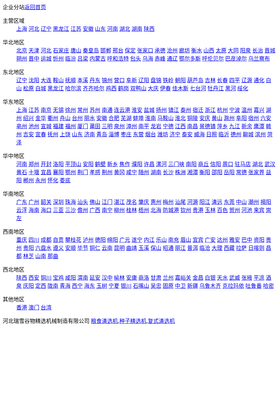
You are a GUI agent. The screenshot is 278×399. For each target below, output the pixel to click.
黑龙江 (61, 29)
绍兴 (28, 118)
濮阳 (137, 164)
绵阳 (112, 240)
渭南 (82, 278)
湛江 (119, 202)
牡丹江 (215, 88)
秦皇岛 (91, 50)
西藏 (229, 248)
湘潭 (192, 172)
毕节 (82, 248)
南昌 (192, 126)
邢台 (118, 50)
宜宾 (198, 240)
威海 (199, 134)
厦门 (82, 126)
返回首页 (35, 7)
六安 (265, 118)
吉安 (28, 134)
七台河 (198, 88)
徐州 (70, 110)
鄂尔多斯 (190, 59)
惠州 (156, 202)
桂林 (131, 210)
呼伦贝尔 (213, 59)
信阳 (215, 164)
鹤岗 (123, 88)
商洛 (143, 278)
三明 (107, 126)
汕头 (82, 202)
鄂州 (70, 172)
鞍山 (58, 80)
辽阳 (143, 80)
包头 (135, 59)
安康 (131, 278)
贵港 (198, 210)
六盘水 (43, 248)
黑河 (230, 88)
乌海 (147, 59)
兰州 (168, 278)
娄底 (65, 180)
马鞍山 (165, 118)
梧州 (143, 210)
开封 (46, 164)
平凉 (259, 278)
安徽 (88, 29)
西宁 (77, 286)
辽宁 (46, 29)
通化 (259, 80)
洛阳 (58, 164)
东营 (138, 134)
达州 (222, 240)
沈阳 (33, 80)
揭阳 (265, 202)
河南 (112, 29)
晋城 (269, 50)
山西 (208, 50)
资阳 (259, 240)
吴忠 (156, 286)
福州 (70, 126)
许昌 (149, 164)
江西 (180, 126)
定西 (40, 286)
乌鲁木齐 (210, 286)
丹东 (95, 80)
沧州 (172, 50)
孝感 (95, 172)
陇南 (52, 286)
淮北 (180, 118)
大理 (217, 248)
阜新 (131, 80)
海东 (89, 286)
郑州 (33, 164)
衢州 (52, 118)
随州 (143, 172)
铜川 (46, 278)
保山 (156, 248)
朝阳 (180, 80)
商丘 (203, 164)
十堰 (33, 172)
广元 (124, 240)
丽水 (89, 118)
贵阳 (28, 248)
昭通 (168, 248)
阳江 (204, 202)
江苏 (76, 29)
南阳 (191, 164)
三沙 (70, 210)
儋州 (82, 210)
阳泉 (245, 50)
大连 (46, 80)
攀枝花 (73, 240)
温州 (246, 110)
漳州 (131, 126)
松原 (28, 88)
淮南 (150, 118)
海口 (46, 210)
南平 (143, 126)
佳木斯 (180, 88)
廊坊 (184, 50)
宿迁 (198, 110)
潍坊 (162, 134)
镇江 (173, 110)
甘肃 (156, 278)
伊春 (165, 88)
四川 (33, 240)
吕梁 (82, 59)
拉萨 (241, 248)
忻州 (58, 59)
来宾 (259, 210)
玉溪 (143, 248)
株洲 (180, 172)
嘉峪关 (183, 278)
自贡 (58, 240)
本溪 (82, 80)
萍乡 (222, 126)
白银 (210, 278)
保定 (130, 50)
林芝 (28, 256)
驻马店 (243, 164)
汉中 (107, 278)
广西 (95, 210)
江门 (107, 202)
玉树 (101, 286)
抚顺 (70, 80)
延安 (95, 278)
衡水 (196, 50)
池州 (33, 126)
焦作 (124, 164)
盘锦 (156, 80)
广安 (210, 240)
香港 (21, 307)
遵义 (58, 248)
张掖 (246, 278)
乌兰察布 (259, 59)
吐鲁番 (253, 286)
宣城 (46, 126)
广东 (21, 202)
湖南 (137, 29)
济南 (89, 134)
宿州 (253, 118)
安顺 (70, 248)
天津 (33, 50)
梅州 (168, 202)
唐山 (76, 50)
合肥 (113, 118)
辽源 (246, 80)
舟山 (65, 118)
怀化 (52, 180)
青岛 (101, 134)
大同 (233, 50)
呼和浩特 (118, 59)
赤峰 (160, 59)
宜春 (40, 134)
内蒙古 (98, 59)
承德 (160, 50)
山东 (100, 29)
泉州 (119, 126)
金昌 (198, 278)
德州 (236, 134)
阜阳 (241, 118)
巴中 (246, 240)
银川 (126, 286)
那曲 (52, 256)
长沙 (168, 172)
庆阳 (28, 286)
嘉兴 (259, 110)
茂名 (131, 202)
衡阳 (204, 172)
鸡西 (111, 88)
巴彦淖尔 (236, 59)
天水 (222, 278)
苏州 (95, 110)
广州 (33, 202)
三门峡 (176, 164)
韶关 (46, 202)
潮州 (253, 202)
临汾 (70, 59)
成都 (46, 240)
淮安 (137, 110)
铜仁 (95, 248)
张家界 (256, 172)
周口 (227, 164)
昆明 (119, 248)
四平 (234, 80)
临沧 (204, 248)
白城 (40, 88)
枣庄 (126, 134)
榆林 (119, 278)
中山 (241, 202)
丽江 (180, 248)
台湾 (46, 307)
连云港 (122, 110)
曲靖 (131, 248)
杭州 (222, 110)
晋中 (33, 59)
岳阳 (229, 172)
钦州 (185, 210)
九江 (234, 126)
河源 (192, 202)
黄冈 (119, 172)
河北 (33, 29)
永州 (40, 180)
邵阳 (217, 172)
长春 (222, 80)
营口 (119, 80)
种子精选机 (132, 321)
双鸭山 (138, 88)
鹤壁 (100, 164)
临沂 (223, 134)
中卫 (180, 286)
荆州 (107, 172)
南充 (173, 240)
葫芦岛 (195, 80)
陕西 (149, 29)
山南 (40, 256)
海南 (33, 210)
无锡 (58, 110)
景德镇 (207, 126)
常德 (241, 172)
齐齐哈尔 (93, 88)
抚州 (52, 134)
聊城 (248, 134)
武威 (234, 278)
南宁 (107, 210)
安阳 (88, 164)
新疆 (192, 286)
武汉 (269, 164)
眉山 (185, 240)
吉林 (210, 80)
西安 (33, 278)
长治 (257, 50)
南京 (46, 110)
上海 (21, 29)
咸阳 (70, 278)
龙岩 (156, 126)
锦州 (107, 80)
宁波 (234, 110)
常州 (82, 110)
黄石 (21, 172)
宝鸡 (58, 278)
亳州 (21, 126)
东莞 (229, 202)
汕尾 (180, 202)
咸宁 (131, 172)
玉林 (210, 210)
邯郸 (105, 50)
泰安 (187, 134)
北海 (156, 210)
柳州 (119, 210)
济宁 (175, 134)
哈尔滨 (73, 88)
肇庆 (143, 202)
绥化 (242, 88)
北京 (21, 50)
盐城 (149, 110)
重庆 (21, 240)
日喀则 (256, 248)
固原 (168, 286)
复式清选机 (161, 321)
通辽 (172, 59)
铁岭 (168, 80)
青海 (65, 286)
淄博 (113, 134)
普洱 (192, 248)
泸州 (88, 240)
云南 (107, 248)
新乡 (112, 164)
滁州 (229, 118)
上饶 (65, 134)
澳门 (33, 307)
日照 (211, 134)
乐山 (161, 240)
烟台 (150, 134)
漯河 (161, 164)
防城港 (171, 210)
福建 (58, 126)
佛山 (95, 202)
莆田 (95, 126)
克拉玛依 (233, 286)
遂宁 (137, 240)
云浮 (21, 210)
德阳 (100, 240)
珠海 (70, 202)
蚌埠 (138, 118)
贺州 (234, 210)
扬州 (161, 110)
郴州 (28, 180)
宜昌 (46, 172)
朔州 (21, 59)
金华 (40, 118)
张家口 (145, 50)
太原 (221, 50)
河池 (246, 210)
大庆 (153, 88)
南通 (107, 110)
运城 (46, 59)
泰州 (185, 110)
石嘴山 (141, 286)
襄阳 (58, 172)
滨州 (260, 134)
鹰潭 (259, 126)
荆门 (82, 172)
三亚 (58, 210)
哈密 (268, 286)
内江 (149, 240)
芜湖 (126, 118)
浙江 (210, 110)
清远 (217, 202)
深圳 (58, 202)
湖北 (124, 29)
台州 (77, 118)
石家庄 (61, 50)
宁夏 (113, 286)
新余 (246, 126)
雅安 (234, 240)
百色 (222, 210)
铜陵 (192, 118)
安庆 (204, 118)
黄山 (217, 118)
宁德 (168, 126)
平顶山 (73, 164)
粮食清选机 (104, 321)
